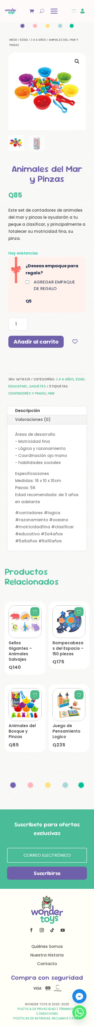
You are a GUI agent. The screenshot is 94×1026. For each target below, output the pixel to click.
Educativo (17, 386)
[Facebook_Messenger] (79, 996)
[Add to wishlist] (75, 341)
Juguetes (37, 386)
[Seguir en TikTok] (52, 930)
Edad (24, 40)
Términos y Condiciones (56, 1011)
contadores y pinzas (27, 393)
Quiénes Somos (47, 946)
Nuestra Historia (47, 955)
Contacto (47, 963)
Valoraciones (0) (33, 419)
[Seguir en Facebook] (31, 930)
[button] (77, 61)
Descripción (27, 410)
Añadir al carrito (36, 341)
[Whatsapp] (79, 1012)
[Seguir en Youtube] (62, 930)
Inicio (13, 40)
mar (51, 393)
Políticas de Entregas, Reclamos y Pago (47, 1018)
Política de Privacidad (36, 1009)
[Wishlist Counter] (74, 11)
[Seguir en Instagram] (42, 930)
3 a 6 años (38, 40)
